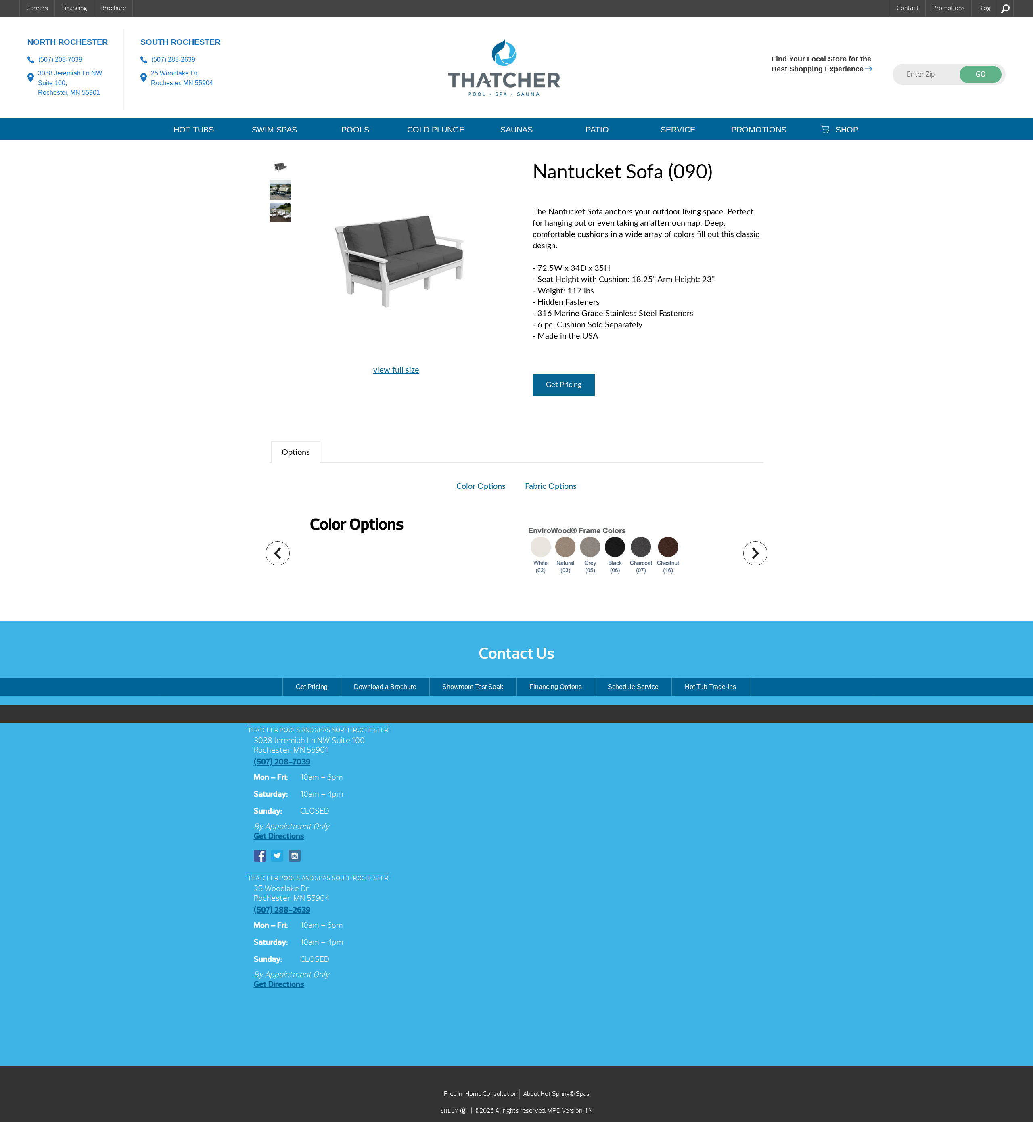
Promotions (948, 8)
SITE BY (450, 1111)
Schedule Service (633, 686)
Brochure (113, 8)
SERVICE (678, 129)
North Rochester (67, 42)
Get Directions (279, 836)
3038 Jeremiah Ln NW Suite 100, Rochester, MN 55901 (70, 83)
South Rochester (180, 42)
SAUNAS (516, 129)
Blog (984, 8)
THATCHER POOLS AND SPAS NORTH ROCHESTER (318, 730)
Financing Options (555, 686)
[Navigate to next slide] (755, 553)
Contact (908, 8)
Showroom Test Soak (472, 686)
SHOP (845, 129)
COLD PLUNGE (435, 129)
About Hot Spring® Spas (556, 1094)
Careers (37, 8)
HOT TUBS (194, 129)
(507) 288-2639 (173, 59)
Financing (74, 8)
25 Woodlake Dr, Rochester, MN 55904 (182, 78)
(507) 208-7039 (60, 59)
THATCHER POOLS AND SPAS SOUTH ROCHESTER (318, 878)
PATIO (597, 129)
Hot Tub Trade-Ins (710, 686)
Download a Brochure (385, 686)
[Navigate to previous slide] (278, 553)
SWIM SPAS (274, 129)
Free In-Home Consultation (480, 1094)
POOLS (355, 129)
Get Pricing (563, 385)
